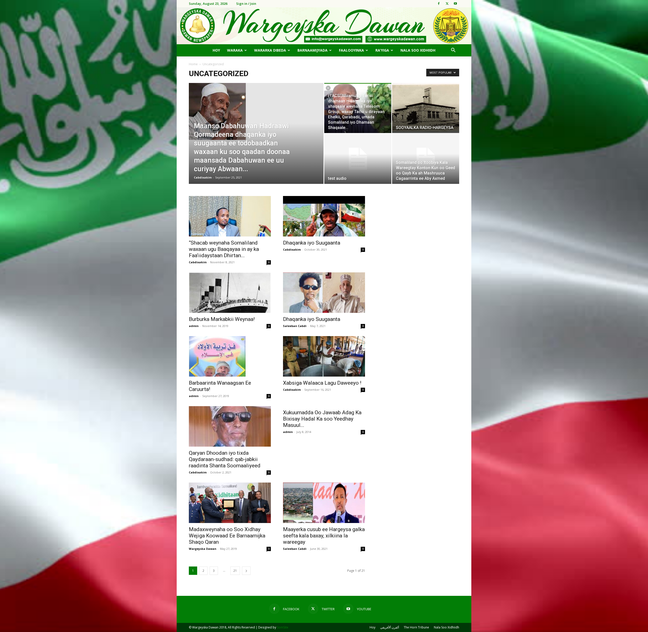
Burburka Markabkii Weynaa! (222, 319)
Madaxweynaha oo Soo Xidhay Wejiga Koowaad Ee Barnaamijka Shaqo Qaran (227, 535)
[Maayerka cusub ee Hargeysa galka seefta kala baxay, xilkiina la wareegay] (324, 503)
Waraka (235, 50)
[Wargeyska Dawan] (324, 25)
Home (193, 64)
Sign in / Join (246, 3)
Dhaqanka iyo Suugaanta (311, 243)
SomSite (282, 627)
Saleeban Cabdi (295, 326)
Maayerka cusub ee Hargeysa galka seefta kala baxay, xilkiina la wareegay (324, 535)
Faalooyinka (351, 50)
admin (194, 326)
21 (235, 571)
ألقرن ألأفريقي (389, 627)
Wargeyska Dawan (202, 549)
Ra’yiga (382, 50)
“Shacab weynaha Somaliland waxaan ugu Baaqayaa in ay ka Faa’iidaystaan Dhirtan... (224, 249)
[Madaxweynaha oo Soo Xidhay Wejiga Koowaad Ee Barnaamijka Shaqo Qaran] (230, 503)
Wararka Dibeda (270, 50)
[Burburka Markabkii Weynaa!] (230, 292)
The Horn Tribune (416, 627)
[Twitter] (447, 3)
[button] (453, 50)
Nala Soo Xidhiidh (417, 50)
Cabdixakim (203, 177)
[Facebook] (438, 3)
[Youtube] (455, 3)
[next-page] (246, 570)
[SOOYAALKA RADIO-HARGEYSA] (425, 108)
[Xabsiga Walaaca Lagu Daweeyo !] (324, 356)
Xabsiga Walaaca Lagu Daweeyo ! (322, 383)
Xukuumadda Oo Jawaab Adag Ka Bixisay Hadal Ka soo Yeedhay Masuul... (322, 418)
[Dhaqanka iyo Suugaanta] (324, 216)
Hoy (216, 50)
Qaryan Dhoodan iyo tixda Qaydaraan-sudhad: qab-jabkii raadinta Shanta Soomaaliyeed (224, 459)
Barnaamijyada (312, 50)
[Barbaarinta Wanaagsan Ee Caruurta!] (230, 356)
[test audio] (357, 159)
